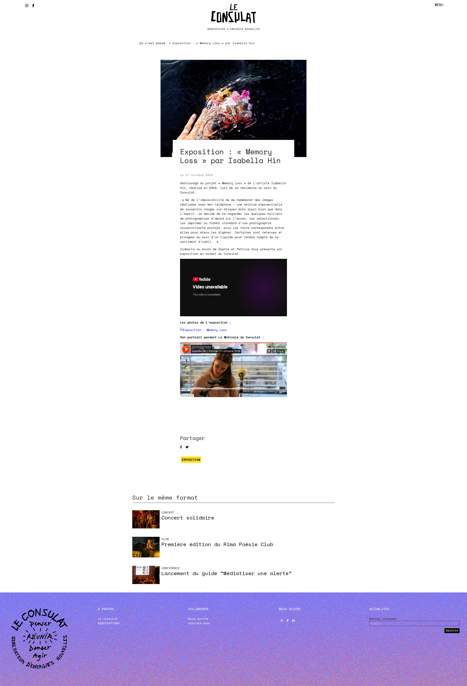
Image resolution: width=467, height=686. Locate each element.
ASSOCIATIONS (109, 623)
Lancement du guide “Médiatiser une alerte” (226, 573)
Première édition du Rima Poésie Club (217, 544)
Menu (439, 4)
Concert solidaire (187, 517)
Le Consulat (108, 619)
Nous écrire (198, 619)
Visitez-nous (199, 623)
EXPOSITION (191, 459)
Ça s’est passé (152, 43)
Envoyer (451, 630)
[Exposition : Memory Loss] (203, 330)
